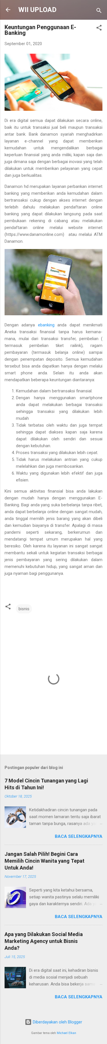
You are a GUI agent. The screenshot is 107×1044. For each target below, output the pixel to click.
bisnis (24, 608)
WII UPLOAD (37, 10)
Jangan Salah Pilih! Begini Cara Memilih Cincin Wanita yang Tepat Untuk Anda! (44, 861)
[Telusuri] (99, 11)
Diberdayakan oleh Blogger (57, 1022)
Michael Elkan (66, 1033)
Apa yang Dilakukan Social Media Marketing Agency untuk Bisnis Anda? (44, 941)
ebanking (46, 325)
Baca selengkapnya (78, 836)
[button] (99, 28)
